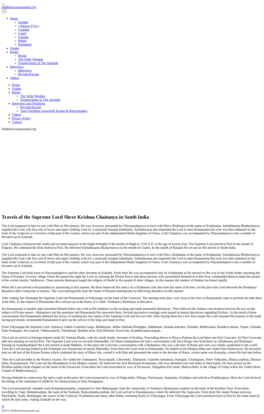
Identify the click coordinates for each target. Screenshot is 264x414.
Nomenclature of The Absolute (38, 63)
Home (14, 18)
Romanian (25, 44)
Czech (22, 33)
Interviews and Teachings (28, 103)
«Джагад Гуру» (28, 26)
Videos (14, 78)
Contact (17, 122)
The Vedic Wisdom (30, 59)
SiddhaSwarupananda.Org (19, 7)
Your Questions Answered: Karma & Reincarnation (53, 111)
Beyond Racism (28, 74)
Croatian (23, 29)
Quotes (14, 48)
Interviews (17, 66)
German (23, 37)
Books (14, 52)
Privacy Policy (21, 118)
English (23, 22)
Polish (22, 40)
